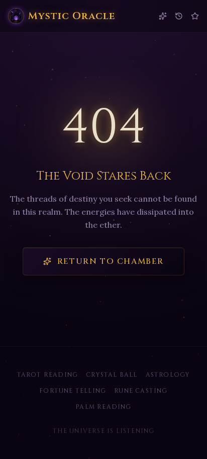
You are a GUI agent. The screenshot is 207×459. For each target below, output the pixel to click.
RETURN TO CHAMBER (110, 261)
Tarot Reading (47, 375)
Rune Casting (140, 391)
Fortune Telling (72, 391)
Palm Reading (103, 407)
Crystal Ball (111, 375)
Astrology (168, 375)
